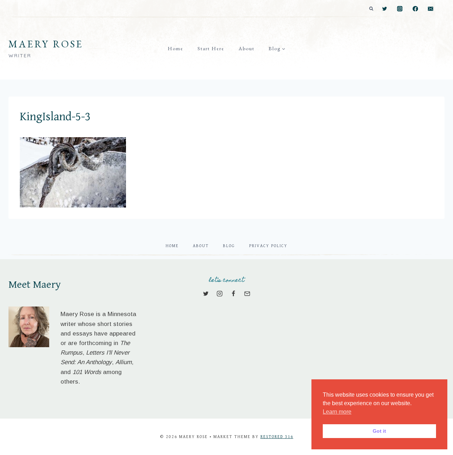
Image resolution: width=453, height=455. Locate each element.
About (246, 48)
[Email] (430, 9)
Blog (229, 246)
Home (175, 48)
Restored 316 (276, 436)
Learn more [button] (337, 412)
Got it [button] (379, 431)
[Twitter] (384, 9)
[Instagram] (400, 9)
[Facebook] (415, 9)
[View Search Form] (371, 9)
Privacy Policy (268, 246)
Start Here (210, 48)
